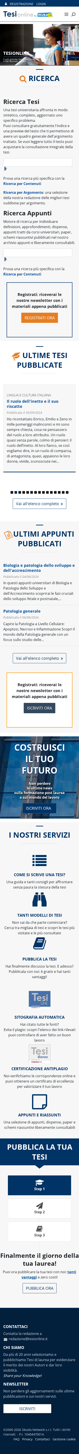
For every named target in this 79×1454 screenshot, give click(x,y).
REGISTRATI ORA (40, 317)
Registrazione (21, 4)
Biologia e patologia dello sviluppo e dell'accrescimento (39, 568)
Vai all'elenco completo (37, 503)
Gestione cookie (64, 1439)
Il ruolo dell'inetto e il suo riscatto (32, 404)
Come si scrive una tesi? (39, 874)
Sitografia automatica (39, 1017)
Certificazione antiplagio (39, 1068)
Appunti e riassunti (39, 1115)
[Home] (30, 14)
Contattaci (42, 1439)
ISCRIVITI (27, 1408)
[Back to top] (71, 1446)
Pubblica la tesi (39, 959)
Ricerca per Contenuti (22, 183)
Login (41, 4)
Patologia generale (22, 611)
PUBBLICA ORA (39, 1288)
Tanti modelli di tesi (39, 915)
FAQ (17, 1439)
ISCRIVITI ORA (39, 708)
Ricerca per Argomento (23, 192)
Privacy (27, 1439)
